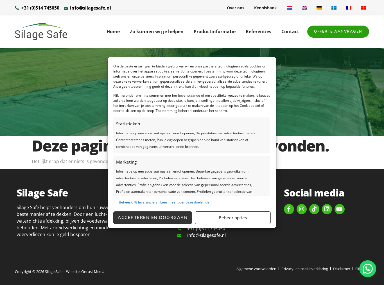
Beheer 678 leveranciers (138, 202)
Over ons (235, 7)
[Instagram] (302, 209)
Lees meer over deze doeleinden (185, 202)
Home (113, 31)
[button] (367, 268)
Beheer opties (233, 217)
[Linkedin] (327, 209)
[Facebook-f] (289, 209)
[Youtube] (340, 209)
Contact (290, 31)
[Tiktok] (314, 209)
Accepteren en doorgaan (153, 217)
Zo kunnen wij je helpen (157, 31)
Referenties (258, 31)
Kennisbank (265, 7)
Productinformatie (215, 31)
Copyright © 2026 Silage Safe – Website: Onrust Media (59, 271)
